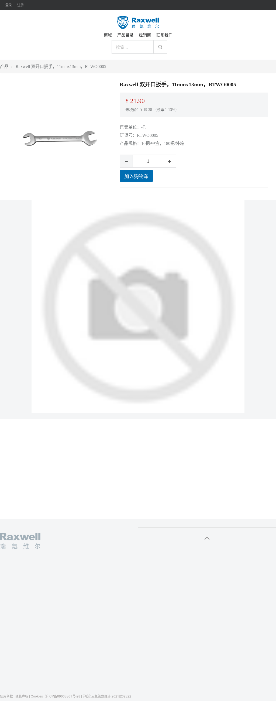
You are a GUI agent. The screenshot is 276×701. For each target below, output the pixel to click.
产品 (4, 66)
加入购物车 (136, 175)
